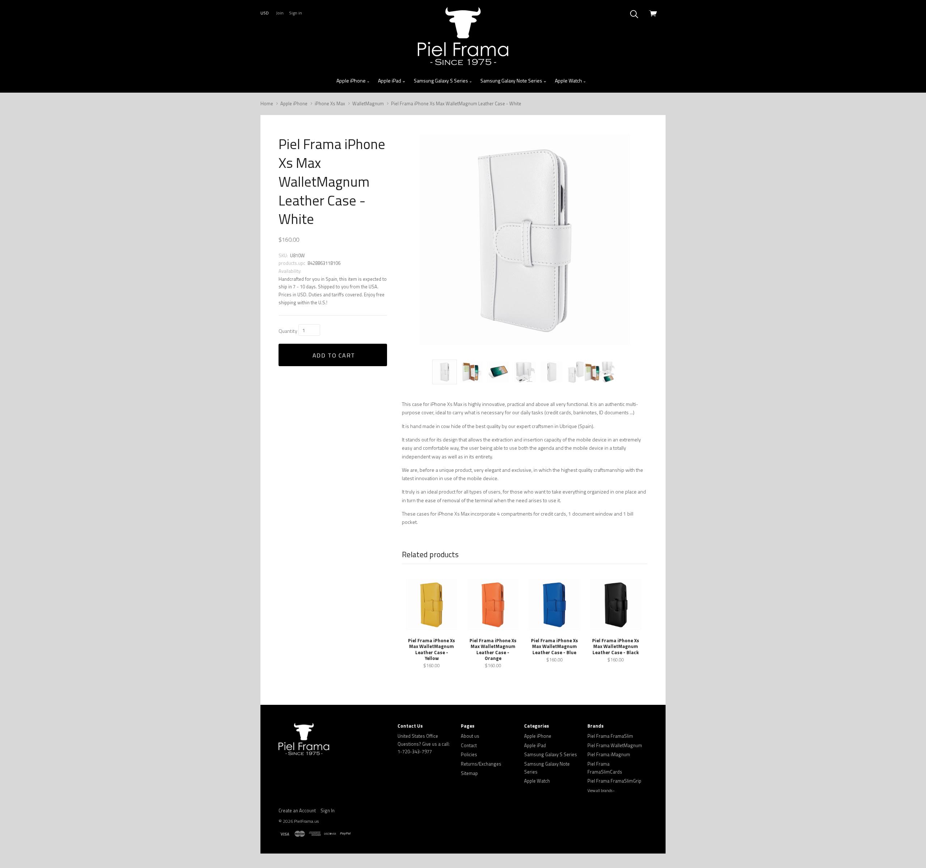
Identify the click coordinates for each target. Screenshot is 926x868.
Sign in (295, 12)
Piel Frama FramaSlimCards (604, 767)
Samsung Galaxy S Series (441, 80)
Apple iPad (390, 80)
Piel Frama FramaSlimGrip (614, 780)
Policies (469, 754)
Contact (469, 745)
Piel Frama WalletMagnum (614, 745)
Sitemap (469, 773)
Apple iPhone (351, 80)
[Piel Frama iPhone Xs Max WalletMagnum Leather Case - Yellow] (431, 604)
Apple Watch (569, 80)
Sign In (327, 810)
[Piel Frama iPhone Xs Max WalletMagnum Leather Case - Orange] (493, 604)
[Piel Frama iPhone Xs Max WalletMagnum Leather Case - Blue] (554, 604)
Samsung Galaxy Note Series (511, 80)
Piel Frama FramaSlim (610, 736)
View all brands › (601, 790)
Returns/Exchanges (481, 763)
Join (280, 12)
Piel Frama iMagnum (608, 754)
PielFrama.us (306, 821)
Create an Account (297, 810)
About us (470, 736)
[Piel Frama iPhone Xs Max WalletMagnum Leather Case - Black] (615, 604)
